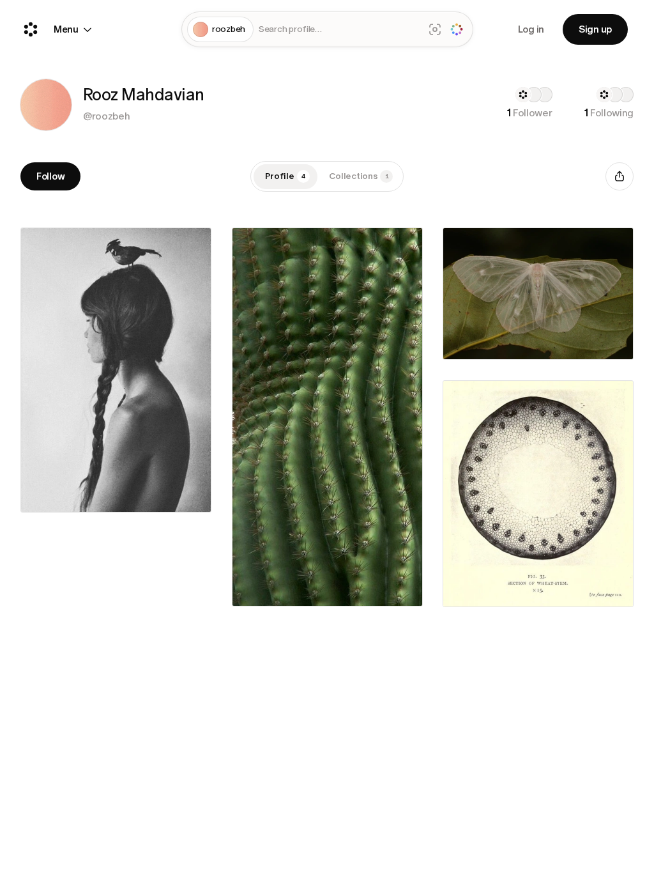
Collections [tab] (359, 176)
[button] (46, 104)
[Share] (619, 176)
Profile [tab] (285, 176)
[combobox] (338, 29)
